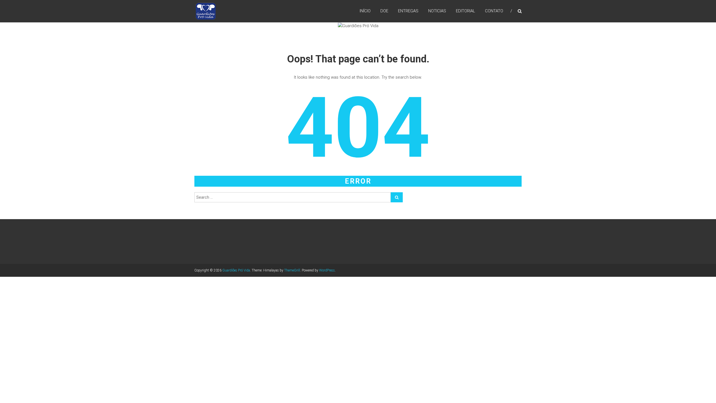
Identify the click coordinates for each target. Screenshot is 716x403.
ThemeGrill (292, 270)
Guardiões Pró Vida (236, 270)
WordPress (327, 270)
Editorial (465, 10)
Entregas (408, 10)
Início (365, 10)
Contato (494, 10)
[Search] (397, 197)
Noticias (437, 10)
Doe (384, 10)
